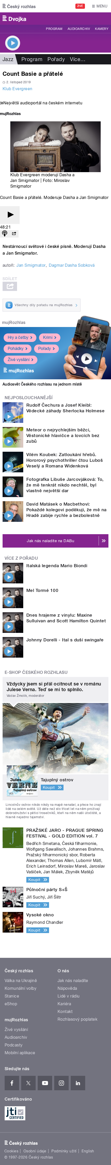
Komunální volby (20, 988)
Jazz (8, 59)
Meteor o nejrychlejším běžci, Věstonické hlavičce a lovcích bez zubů (63, 435)
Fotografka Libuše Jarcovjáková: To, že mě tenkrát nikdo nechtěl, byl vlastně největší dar (65, 485)
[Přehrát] (10, 215)
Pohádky (15, 348)
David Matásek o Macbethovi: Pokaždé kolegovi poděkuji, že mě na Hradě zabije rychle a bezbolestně (66, 509)
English (88, 1151)
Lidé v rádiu (69, 996)
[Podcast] (4, 234)
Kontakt (65, 1011)
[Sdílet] (14, 234)
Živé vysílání (18, 359)
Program (54, 29)
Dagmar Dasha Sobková (72, 265)
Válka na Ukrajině (21, 980)
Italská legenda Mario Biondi (56, 565)
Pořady (56, 59)
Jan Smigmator (31, 265)
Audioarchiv (79, 29)
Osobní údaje (34, 1151)
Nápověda (67, 988)
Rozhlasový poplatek (77, 1019)
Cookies (11, 1151)
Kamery (101, 29)
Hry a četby (18, 337)
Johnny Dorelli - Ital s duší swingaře (65, 639)
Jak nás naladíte (73, 980)
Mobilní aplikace (20, 1052)
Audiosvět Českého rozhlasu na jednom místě (42, 384)
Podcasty (14, 1045)
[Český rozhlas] (19, 6)
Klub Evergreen (18, 88)
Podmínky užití (64, 1151)
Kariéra (64, 1003)
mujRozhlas (14, 322)
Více (77, 59)
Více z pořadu (21, 558)
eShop (11, 1003)
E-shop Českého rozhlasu (36, 672)
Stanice (12, 996)
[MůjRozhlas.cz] (10, 114)
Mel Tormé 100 (42, 590)
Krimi (47, 337)
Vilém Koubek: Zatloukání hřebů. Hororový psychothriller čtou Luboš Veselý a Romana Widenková (64, 460)
